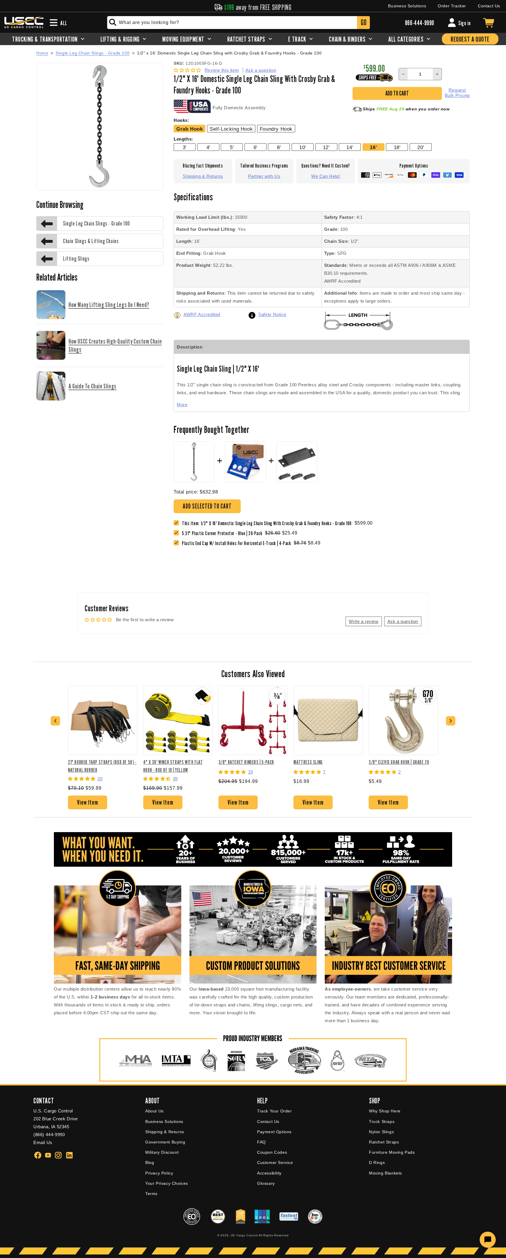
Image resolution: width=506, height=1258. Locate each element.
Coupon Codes (272, 1152)
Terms (151, 1193)
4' (208, 147)
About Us (154, 1111)
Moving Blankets (385, 1173)
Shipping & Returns (203, 176)
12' (326, 147)
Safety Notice (272, 314)
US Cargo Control (244, 1235)
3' (185, 147)
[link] (223, 533)
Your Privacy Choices (166, 1183)
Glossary (266, 1183)
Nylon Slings (381, 1131)
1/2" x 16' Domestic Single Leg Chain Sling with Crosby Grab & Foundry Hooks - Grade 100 (229, 53)
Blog (149, 1162)
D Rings (377, 1162)
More (182, 404)
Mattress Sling (307, 762)
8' (279, 147)
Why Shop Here (385, 1111)
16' (373, 147)
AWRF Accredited (202, 314)
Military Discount (162, 1152)
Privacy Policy (159, 1173)
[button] (188, 70)
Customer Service (275, 1162)
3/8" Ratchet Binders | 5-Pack (246, 762)
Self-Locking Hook (231, 129)
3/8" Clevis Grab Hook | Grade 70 (399, 762)
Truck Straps (381, 1121)
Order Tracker (452, 6)
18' (397, 147)
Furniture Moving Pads (392, 1152)
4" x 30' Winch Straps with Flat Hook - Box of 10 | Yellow (173, 766)
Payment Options (274, 1131)
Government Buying (165, 1142)
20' (420, 147)
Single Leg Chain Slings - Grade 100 (92, 53)
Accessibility (269, 1173)
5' (232, 147)
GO (363, 22)
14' (349, 147)
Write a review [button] (363, 621)
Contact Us (489, 6)
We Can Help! (325, 176)
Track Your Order (274, 1111)
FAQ (261, 1142)
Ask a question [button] (402, 621)
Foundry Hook (276, 129)
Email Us (42, 1142)
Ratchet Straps (384, 1142)
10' (302, 147)
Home (42, 53)
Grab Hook (189, 129)
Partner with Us (264, 176)
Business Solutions (407, 6)
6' (255, 147)
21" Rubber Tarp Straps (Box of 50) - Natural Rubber (102, 766)
